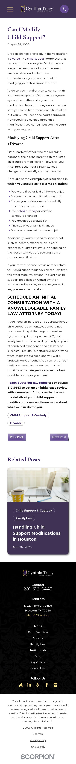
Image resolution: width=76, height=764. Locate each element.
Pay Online (38, 662)
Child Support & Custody (28, 415)
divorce (15, 58)
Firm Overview (38, 632)
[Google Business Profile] (55, 685)
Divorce (16, 423)
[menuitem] (38, 734)
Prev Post (16, 437)
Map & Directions (38, 615)
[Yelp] (38, 685)
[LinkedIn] (29, 685)
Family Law (38, 644)
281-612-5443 (38, 589)
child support (36, 58)
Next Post (59, 437)
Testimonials (38, 650)
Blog (38, 656)
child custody (27, 211)
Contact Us (37, 668)
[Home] (36, 9)
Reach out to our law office (27, 382)
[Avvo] (21, 685)
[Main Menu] (10, 9)
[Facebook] (47, 685)
